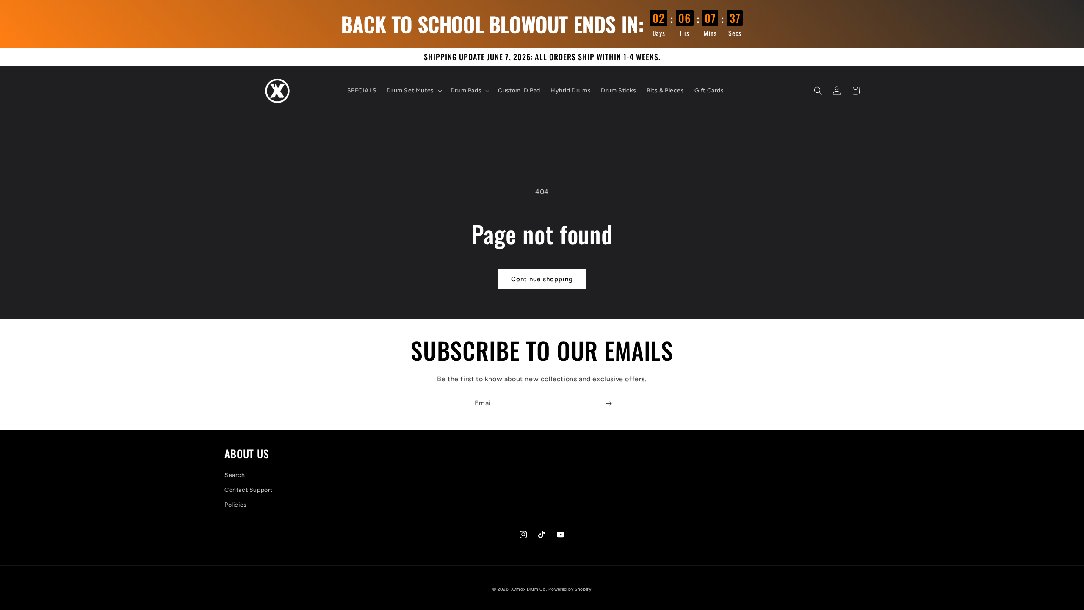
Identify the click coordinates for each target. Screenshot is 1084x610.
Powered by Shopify (570, 589)
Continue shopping (542, 279)
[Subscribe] (608, 403)
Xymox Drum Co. (529, 589)
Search (234, 475)
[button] (413, 91)
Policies (235, 504)
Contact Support (248, 490)
